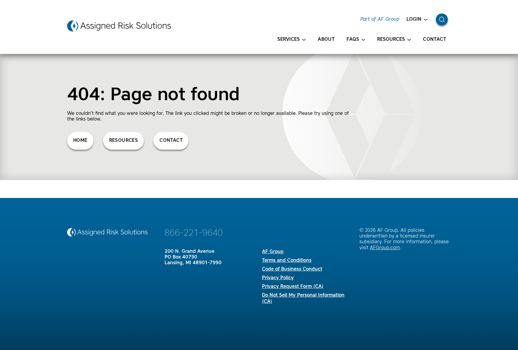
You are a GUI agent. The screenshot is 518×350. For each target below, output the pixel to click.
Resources (391, 39)
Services (288, 39)
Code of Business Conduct (292, 269)
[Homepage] (119, 25)
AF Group (273, 252)
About (326, 39)
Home (80, 140)
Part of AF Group (379, 19)
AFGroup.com (385, 248)
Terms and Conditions (286, 260)
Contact (434, 39)
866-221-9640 (194, 233)
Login (413, 19)
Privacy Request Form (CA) (292, 286)
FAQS (353, 39)
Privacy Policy (278, 278)
